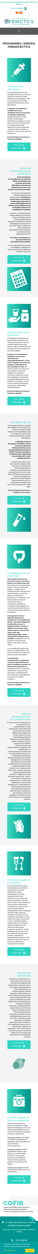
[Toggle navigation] (19, 31)
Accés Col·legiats (17, 8)
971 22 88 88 (20, 1240)
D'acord (30, 1250)
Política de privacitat (18, 1229)
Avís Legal (6, 1229)
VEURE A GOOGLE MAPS (19, 1226)
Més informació (9, 1250)
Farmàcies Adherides (18, 146)
